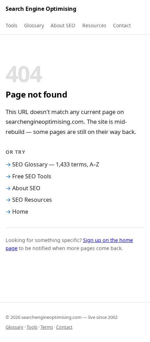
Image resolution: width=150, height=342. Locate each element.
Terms (46, 327)
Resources (94, 25)
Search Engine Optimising (41, 9)
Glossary (34, 25)
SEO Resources (32, 200)
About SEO (63, 25)
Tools (11, 25)
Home (20, 211)
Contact (122, 25)
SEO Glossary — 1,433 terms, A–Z (55, 164)
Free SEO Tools (31, 176)
